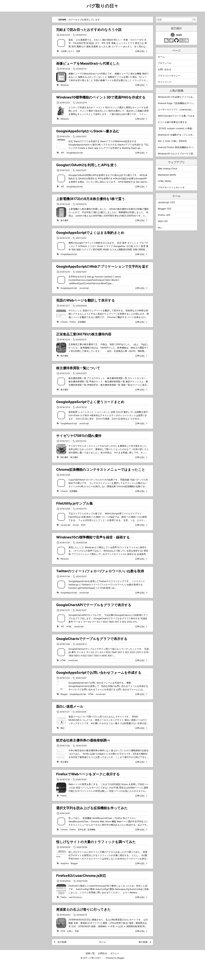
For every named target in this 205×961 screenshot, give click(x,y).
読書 (78, 51)
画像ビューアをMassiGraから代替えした (88, 63)
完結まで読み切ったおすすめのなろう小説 (89, 30)
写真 (77, 931)
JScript (75, 525)
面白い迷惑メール (69, 706)
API (62, 152)
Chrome (64, 322)
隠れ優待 (64, 457)
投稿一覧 (90, 953)
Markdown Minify (167, 174)
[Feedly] (186, 41)
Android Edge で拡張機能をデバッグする (179, 103)
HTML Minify (164, 181)
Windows (65, 85)
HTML (69, 626)
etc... (160, 227)
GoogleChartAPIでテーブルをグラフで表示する (93, 605)
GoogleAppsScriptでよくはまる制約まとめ (90, 233)
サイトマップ (164, 82)
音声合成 (82, 829)
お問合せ (102, 953)
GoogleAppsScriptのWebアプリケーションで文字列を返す (102, 266)
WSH (83, 525)
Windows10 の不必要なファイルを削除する (180, 97)
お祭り (70, 931)
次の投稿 (61, 942)
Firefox (73, 322)
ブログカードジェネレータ (171, 187)
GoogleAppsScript (74, 152)
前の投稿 (143, 942)
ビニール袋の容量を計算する (172, 122)
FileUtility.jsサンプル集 (74, 503)
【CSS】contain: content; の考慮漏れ (177, 128)
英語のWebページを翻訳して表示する (85, 300)
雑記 (62, 728)
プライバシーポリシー (169, 75)
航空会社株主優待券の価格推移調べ (83, 740)
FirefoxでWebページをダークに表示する (88, 774)
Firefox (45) (164, 215)
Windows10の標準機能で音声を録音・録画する (93, 537)
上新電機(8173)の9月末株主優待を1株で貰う (90, 199)
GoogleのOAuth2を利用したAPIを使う (86, 165)
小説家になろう (67, 51)
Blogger (64, 694)
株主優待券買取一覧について (78, 368)
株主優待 (64, 220)
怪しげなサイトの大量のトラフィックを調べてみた (96, 842)
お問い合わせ (164, 69)
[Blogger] (166, 41)
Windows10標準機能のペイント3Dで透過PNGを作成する (101, 97)
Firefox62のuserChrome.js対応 (81, 876)
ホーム (102, 942)
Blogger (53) (164, 208)
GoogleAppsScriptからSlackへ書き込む (88, 131)
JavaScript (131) (166, 202)
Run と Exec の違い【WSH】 (173, 141)
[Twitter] (171, 41)
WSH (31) (163, 221)
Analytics (65, 863)
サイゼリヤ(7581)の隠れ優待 (78, 436)
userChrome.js (75, 897)
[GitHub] (176, 41)
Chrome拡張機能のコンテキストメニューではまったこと (100, 469)
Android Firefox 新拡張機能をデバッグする (180, 147)
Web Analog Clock (167, 168)
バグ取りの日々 (102, 6)
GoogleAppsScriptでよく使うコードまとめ (90, 402)
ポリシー (114, 953)
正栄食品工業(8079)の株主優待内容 (83, 334)
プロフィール (164, 63)
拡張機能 (82, 322)
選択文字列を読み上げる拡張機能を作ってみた (92, 808)
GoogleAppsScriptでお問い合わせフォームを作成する (98, 673)
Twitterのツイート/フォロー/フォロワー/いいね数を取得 (100, 571)
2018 (63, 931)
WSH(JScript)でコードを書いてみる (176, 115)
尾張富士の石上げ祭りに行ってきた (83, 909)
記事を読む (140, 51)
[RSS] (181, 41)
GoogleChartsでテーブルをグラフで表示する (91, 639)
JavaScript (84, 288)
